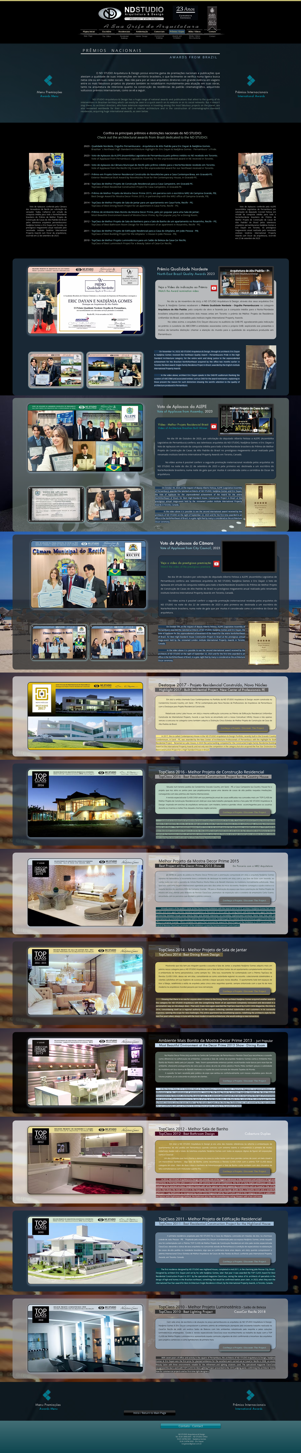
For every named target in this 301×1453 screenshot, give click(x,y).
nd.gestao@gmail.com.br (192, 1443)
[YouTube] (214, 288)
